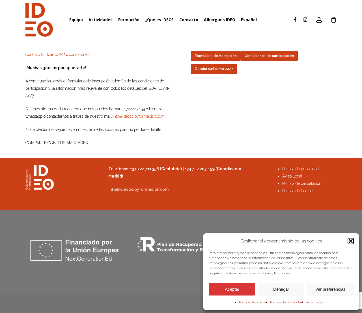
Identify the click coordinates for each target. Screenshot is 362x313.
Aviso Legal (315, 302)
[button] (351, 241)
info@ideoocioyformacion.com (139, 116)
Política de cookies (253, 302)
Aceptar (232, 289)
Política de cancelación (301, 183)
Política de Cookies (298, 191)
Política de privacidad (286, 302)
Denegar (281, 289)
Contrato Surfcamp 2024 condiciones (57, 54)
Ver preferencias (330, 289)
